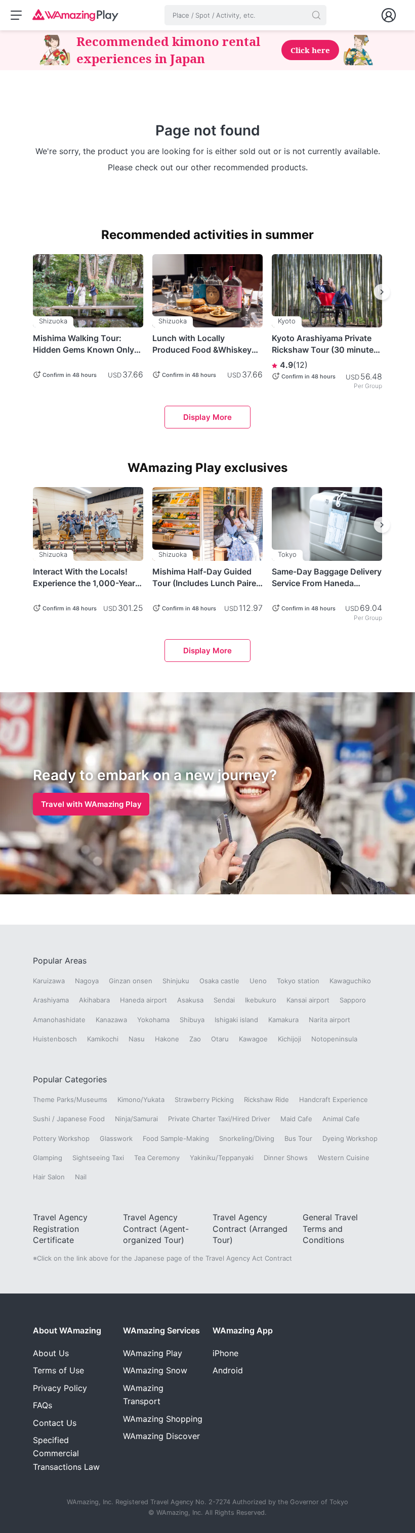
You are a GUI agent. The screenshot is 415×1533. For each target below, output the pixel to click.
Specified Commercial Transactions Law (66, 1453)
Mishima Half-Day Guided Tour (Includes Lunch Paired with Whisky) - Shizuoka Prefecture (206, 577)
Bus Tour (298, 1138)
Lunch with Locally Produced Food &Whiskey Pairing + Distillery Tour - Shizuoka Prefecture (202, 344)
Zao (195, 1039)
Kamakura (283, 1020)
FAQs (42, 1405)
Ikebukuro (260, 1000)
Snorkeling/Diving (246, 1138)
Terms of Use (58, 1370)
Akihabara (94, 1000)
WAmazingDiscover (161, 1436)
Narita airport (329, 1020)
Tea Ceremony (157, 1158)
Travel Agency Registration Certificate (60, 1228)
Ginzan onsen (130, 981)
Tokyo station (298, 981)
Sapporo (353, 1000)
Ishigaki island (236, 1020)
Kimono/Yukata (140, 1099)
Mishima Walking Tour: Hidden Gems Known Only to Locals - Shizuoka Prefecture (83, 344)
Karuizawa (49, 981)
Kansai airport (307, 1000)
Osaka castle (219, 981)
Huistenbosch (55, 1039)
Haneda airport (143, 1000)
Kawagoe (253, 1039)
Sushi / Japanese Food (69, 1119)
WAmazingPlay (152, 1353)
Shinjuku (175, 981)
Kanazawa (111, 1020)
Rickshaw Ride (266, 1099)
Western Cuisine (343, 1158)
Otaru (220, 1039)
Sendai (224, 1000)
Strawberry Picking (204, 1099)
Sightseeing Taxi (98, 1158)
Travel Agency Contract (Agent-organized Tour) (156, 1228)
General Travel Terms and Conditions (330, 1228)
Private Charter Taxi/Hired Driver (219, 1119)
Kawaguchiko (350, 981)
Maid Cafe (296, 1119)
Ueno (258, 981)
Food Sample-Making (176, 1138)
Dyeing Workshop (350, 1138)
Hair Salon (49, 1177)
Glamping (47, 1158)
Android (228, 1370)
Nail (81, 1177)
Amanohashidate (59, 1020)
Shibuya (192, 1020)
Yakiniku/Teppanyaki (222, 1158)
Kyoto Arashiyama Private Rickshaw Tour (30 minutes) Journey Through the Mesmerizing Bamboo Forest (326, 344)
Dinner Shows (286, 1158)
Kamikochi (102, 1039)
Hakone (167, 1039)
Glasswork (116, 1138)
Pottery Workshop (61, 1138)
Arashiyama (51, 1000)
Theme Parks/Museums (70, 1099)
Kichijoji (289, 1039)
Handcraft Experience (333, 1099)
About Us (51, 1353)
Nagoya (87, 981)
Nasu (137, 1039)
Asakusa (190, 1000)
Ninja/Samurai (136, 1119)
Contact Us (54, 1423)
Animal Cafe (341, 1119)
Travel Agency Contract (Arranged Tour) (250, 1228)
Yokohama (153, 1020)
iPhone (225, 1353)
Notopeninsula (334, 1039)
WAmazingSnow (155, 1370)
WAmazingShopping (162, 1419)
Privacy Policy (60, 1388)
